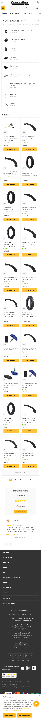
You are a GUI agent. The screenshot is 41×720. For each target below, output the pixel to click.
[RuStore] (34, 668)
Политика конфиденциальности (16, 687)
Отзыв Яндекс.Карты (20, 537)
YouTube (20, 655)
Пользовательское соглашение (15, 681)
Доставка (7, 572)
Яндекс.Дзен (13, 661)
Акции (6, 562)
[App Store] (23, 668)
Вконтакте (10, 655)
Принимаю (9, 715)
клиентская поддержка (22, 620)
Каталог (6, 552)
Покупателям (9, 603)
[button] (16, 501)
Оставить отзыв (20, 512)
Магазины (7, 557)
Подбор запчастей (11, 577)
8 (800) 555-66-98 (21, 610)
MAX (28, 661)
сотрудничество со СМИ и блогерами (22, 627)
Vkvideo (25, 655)
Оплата (6, 598)
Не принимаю (24, 715)
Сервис (6, 593)
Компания (7, 588)
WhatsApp (31, 655)
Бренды (6, 567)
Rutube (23, 661)
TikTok (18, 661)
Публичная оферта (10, 684)
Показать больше (12, 534)
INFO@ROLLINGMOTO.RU (22, 614)
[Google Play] (28, 668)
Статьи (6, 583)
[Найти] (36, 8)
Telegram (15, 655)
